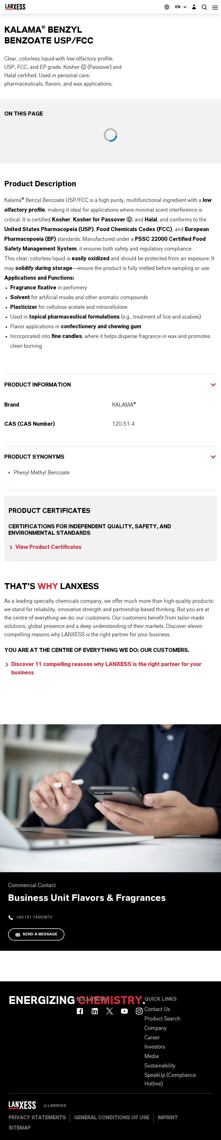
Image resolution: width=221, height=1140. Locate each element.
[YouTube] (124, 1011)
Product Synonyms (34, 457)
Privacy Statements (37, 1117)
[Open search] (204, 7)
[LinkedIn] (94, 1011)
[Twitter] (109, 1011)
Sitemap (19, 1128)
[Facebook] (80, 1011)
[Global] (167, 7)
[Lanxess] (26, 1107)
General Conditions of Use (111, 1117)
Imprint (168, 1117)
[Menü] (215, 7)
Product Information (37, 385)
